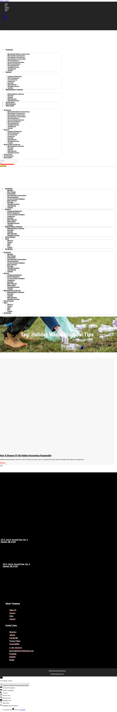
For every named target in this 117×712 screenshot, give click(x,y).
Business (8, 72)
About (6, 4)
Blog (6, 5)
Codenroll (22, 709)
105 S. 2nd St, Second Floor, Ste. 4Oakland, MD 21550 (14, 541)
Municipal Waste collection (16, 94)
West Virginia (11, 192)
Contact (7, 7)
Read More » (3, 462)
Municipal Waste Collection (14, 89)
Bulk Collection (12, 201)
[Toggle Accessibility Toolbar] (1, 677)
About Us (10, 240)
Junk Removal (11, 206)
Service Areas (10, 102)
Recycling (10, 202)
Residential (9, 50)
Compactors (11, 216)
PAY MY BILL (9, 249)
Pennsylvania (11, 194)
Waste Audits (10, 106)
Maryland (10, 190)
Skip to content (4, 1)
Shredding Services (13, 86)
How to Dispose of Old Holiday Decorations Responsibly (25, 455)
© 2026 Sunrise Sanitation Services (57, 670)
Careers (7, 9)
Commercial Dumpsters (14, 211)
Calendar (10, 70)
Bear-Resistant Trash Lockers (16, 195)
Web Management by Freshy (57, 674)
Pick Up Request (11, 104)
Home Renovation (12, 197)
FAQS (9, 244)
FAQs (6, 10)
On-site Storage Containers (16, 199)
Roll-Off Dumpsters (13, 213)
